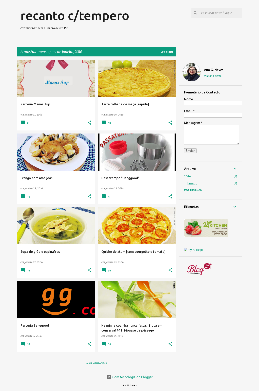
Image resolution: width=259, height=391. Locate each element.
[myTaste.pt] (193, 250)
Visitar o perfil (213, 75)
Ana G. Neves (214, 70)
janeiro (192, 183)
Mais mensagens (96, 363)
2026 (187, 176)
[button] (89, 123)
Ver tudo (167, 52)
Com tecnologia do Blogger (132, 377)
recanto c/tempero (74, 15)
